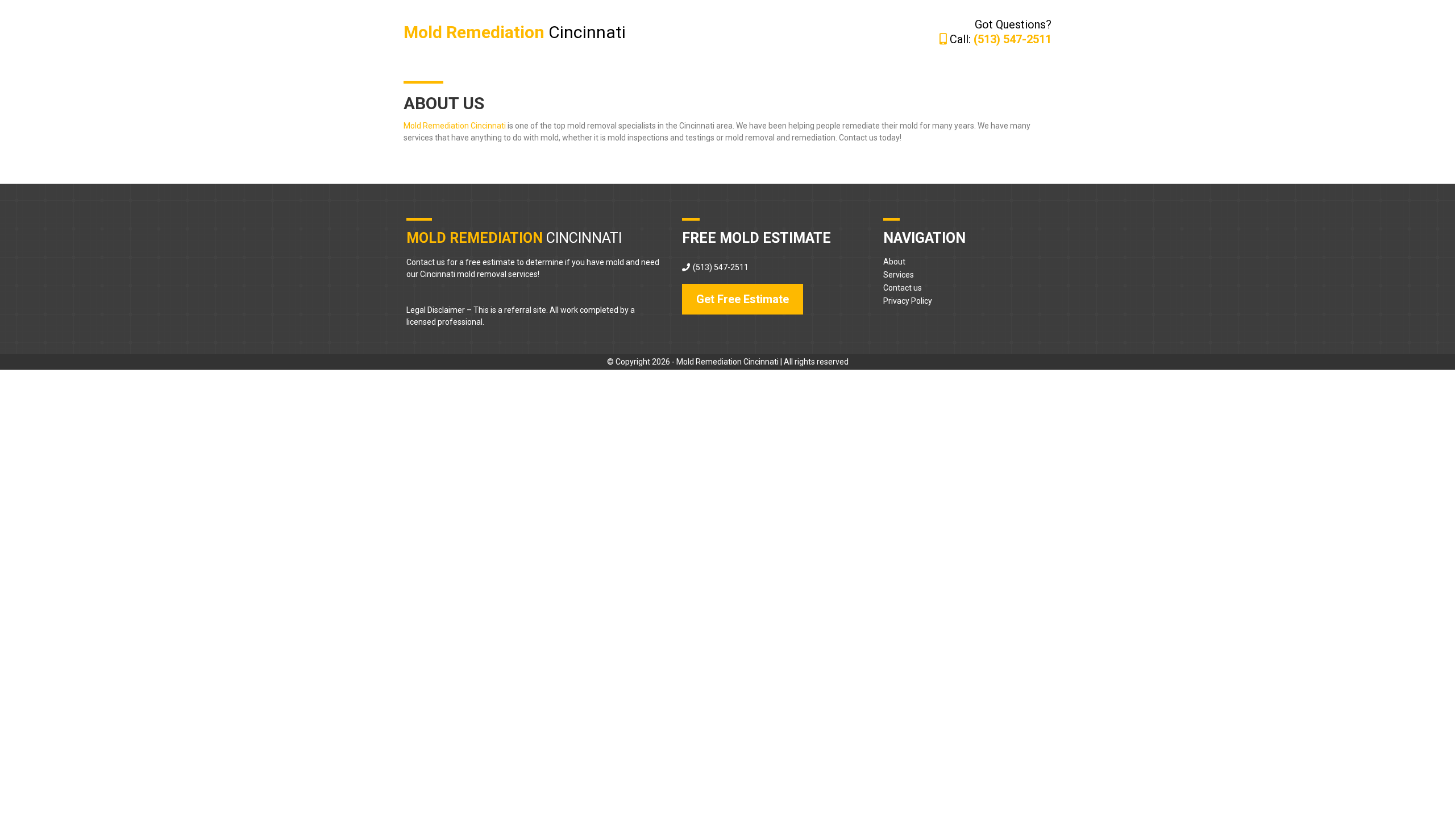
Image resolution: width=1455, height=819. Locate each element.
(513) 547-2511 (721, 267)
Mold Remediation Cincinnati (455, 125)
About (894, 261)
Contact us (902, 287)
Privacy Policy (907, 300)
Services (898, 274)
